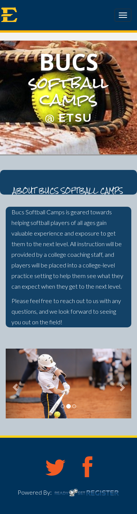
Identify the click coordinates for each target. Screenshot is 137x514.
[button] (15, 383)
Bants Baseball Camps (47, 14)
